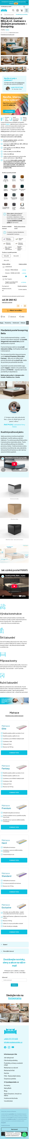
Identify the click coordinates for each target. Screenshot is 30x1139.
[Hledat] (13, 10)
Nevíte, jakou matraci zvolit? (19, 227)
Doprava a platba (10, 1079)
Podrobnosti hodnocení (7, 34)
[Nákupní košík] (22, 10)
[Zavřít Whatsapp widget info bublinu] (6, 1132)
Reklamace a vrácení (11, 1068)
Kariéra (6, 1073)
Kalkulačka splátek (7, 302)
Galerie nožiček (23, 264)
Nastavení (14, 1129)
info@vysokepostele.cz (13, 1042)
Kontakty (7, 1085)
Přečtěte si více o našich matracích (14, 715)
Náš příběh (7, 1088)
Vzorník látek (8, 1101)
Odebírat (14, 985)
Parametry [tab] (8, 322)
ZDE (16, 3)
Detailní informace (5, 1125)
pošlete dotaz (20, 82)
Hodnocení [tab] (16, 322)
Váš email (4, 977)
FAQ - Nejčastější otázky (12, 1076)
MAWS (8, 124)
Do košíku (14, 311)
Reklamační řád (9, 1070)
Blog (5, 1091)
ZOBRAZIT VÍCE (14, 752)
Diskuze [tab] (23, 322)
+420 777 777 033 (11, 1039)
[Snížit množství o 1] (18, 306)
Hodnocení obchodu (11, 1098)
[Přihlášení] (17, 10)
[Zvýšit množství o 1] (25, 306)
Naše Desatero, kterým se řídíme (13, 1094)
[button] (24, 1134)
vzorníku (13, 215)
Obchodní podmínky (11, 1060)
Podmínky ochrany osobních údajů (13, 1064)
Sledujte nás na (14, 996)
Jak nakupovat (9, 1057)
